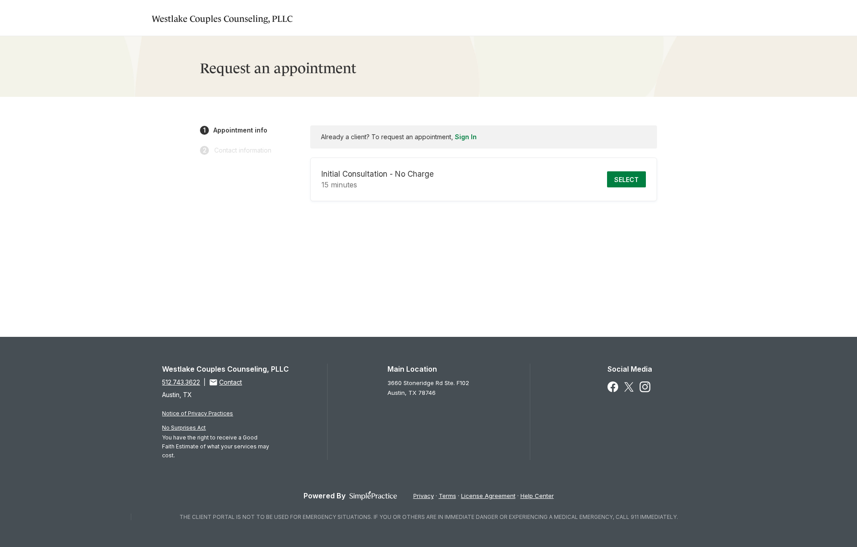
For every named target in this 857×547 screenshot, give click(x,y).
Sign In (466, 137)
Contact (230, 382)
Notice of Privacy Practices (197, 413)
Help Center (537, 495)
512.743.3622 (181, 382)
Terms (447, 495)
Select (626, 179)
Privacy (423, 495)
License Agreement (488, 495)
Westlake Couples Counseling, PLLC (222, 18)
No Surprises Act (184, 427)
